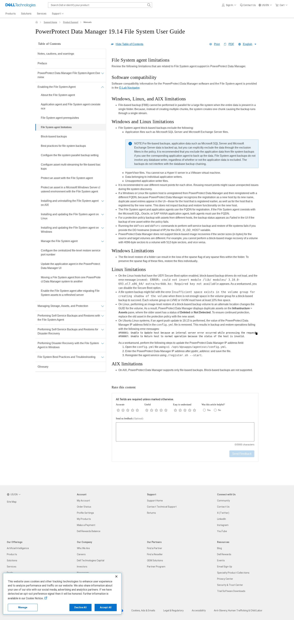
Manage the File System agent (59, 241)
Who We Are (83, 548)
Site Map (12, 501)
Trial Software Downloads (231, 591)
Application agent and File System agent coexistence (70, 106)
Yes (208, 410)
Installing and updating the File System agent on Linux (70, 216)
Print (217, 44)
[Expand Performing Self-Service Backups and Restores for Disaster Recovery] (102, 329)
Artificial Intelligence (18, 548)
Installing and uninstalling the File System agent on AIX (70, 202)
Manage (22, 607)
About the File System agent (58, 95)
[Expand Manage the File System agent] (102, 241)
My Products (84, 519)
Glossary (43, 366)
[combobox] (100, 5)
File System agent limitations (56, 127)
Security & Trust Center (230, 585)
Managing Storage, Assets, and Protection (63, 305)
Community (223, 500)
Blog (219, 548)
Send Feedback (241, 453)
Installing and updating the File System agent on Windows (70, 229)
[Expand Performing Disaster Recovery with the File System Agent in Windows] (102, 343)
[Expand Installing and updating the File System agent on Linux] (102, 214)
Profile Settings (85, 512)
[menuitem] (58, 14)
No (219, 410)
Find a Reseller (155, 554)
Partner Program (156, 566)
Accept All (105, 607)
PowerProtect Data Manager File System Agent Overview (69, 75)
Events (221, 560)
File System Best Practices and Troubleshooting (66, 357)
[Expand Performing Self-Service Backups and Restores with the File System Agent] (102, 316)
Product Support (70, 22)
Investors (82, 566)
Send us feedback (129, 418)
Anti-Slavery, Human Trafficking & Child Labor (238, 610)
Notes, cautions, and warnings (56, 53)
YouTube (222, 531)
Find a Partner (154, 548)
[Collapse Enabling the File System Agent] (102, 87)
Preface (42, 63)
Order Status (84, 506)
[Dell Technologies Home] (20, 5)
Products (12, 554)
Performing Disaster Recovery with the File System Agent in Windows (68, 345)
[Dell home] (36, 22)
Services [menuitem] (41, 13)
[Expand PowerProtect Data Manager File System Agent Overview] (102, 73)
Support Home (50, 22)
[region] (185, 215)
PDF (231, 44)
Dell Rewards (224, 554)
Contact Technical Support (162, 506)
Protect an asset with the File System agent (67, 178)
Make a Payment (86, 525)
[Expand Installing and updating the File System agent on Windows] (102, 228)
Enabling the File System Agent (57, 86)
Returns (151, 512)
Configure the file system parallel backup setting (70, 155)
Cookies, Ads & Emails (143, 610)
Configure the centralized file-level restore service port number (70, 252)
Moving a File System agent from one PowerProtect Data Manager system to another (71, 279)
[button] (229, 5)
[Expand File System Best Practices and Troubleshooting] (102, 357)
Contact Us (223, 506)
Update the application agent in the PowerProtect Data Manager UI (70, 265)
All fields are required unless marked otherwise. (145, 399)
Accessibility (199, 610)
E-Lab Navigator (129, 87)
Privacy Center (225, 578)
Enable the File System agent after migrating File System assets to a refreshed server (70, 292)
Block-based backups (54, 136)
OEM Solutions (155, 560)
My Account (83, 500)
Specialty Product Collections (233, 572)
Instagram (222, 525)
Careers (81, 554)
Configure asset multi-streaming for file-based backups (71, 166)
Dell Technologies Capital (90, 560)
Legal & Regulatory (173, 610)
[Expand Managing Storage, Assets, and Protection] (102, 306)
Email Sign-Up (224, 566)
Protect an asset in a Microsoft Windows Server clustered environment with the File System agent (70, 189)
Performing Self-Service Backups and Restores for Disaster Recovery (68, 331)
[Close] (116, 576)
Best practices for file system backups (63, 145)
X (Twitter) (223, 512)
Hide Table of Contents (129, 44)
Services (11, 566)
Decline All (80, 607)
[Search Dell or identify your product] (149, 5)
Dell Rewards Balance (88, 531)
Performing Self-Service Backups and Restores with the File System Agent (69, 317)
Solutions (12, 560)
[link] (248, 5)
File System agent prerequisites (60, 117)
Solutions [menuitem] (26, 13)
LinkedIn (221, 519)
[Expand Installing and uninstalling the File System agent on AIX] (102, 201)
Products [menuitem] (10, 13)
